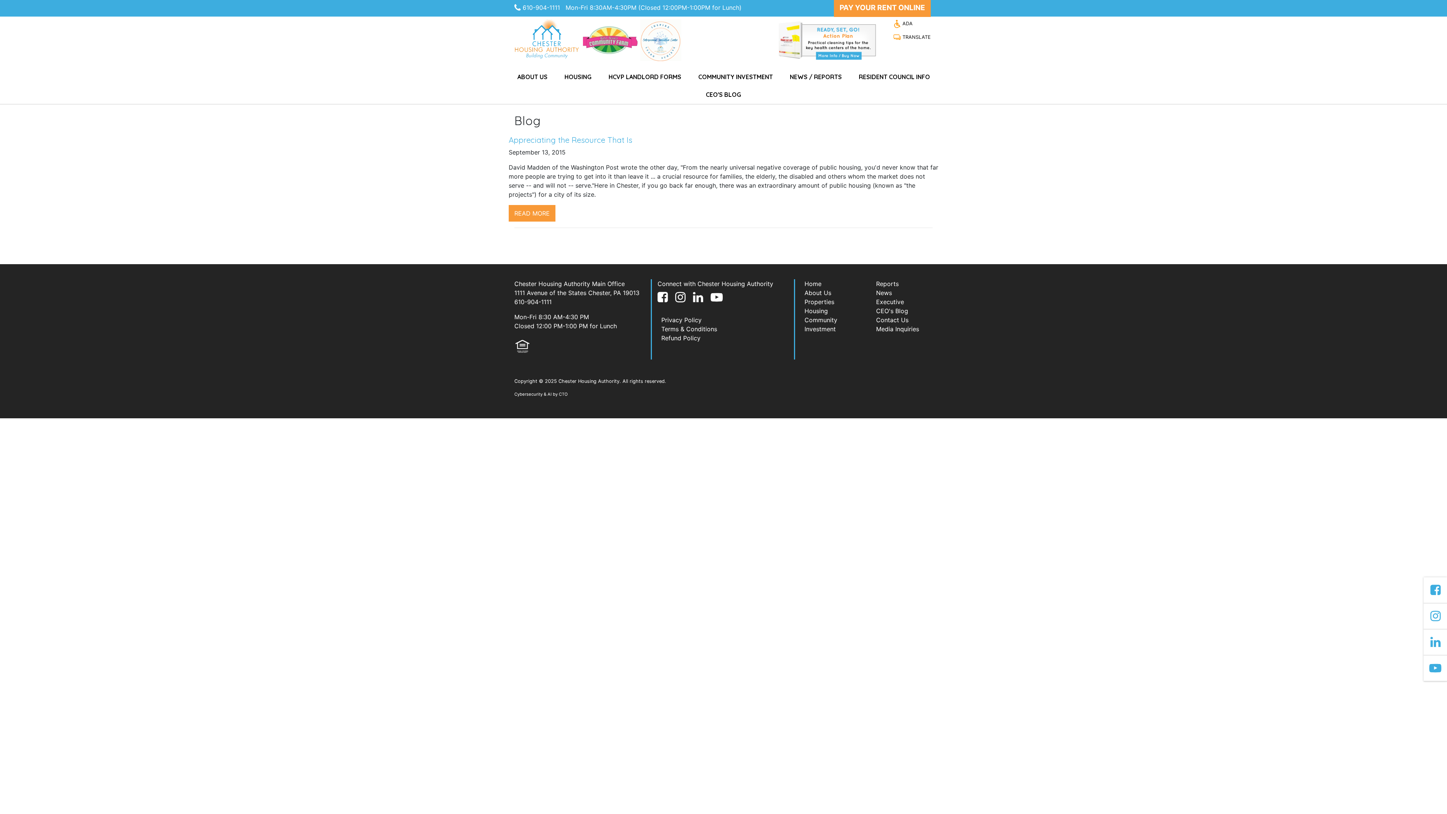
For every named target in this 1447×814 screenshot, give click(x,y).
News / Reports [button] (816, 77)
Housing (816, 311)
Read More (532, 213)
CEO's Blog (723, 94)
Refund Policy (681, 338)
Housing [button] (578, 77)
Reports (887, 284)
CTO (563, 394)
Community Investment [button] (735, 77)
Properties (819, 302)
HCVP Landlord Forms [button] (645, 77)
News (884, 293)
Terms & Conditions (689, 329)
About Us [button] (532, 77)
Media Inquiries (897, 329)
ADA (907, 23)
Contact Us (892, 320)
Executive (890, 302)
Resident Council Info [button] (894, 77)
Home (813, 284)
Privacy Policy (681, 320)
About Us (818, 293)
